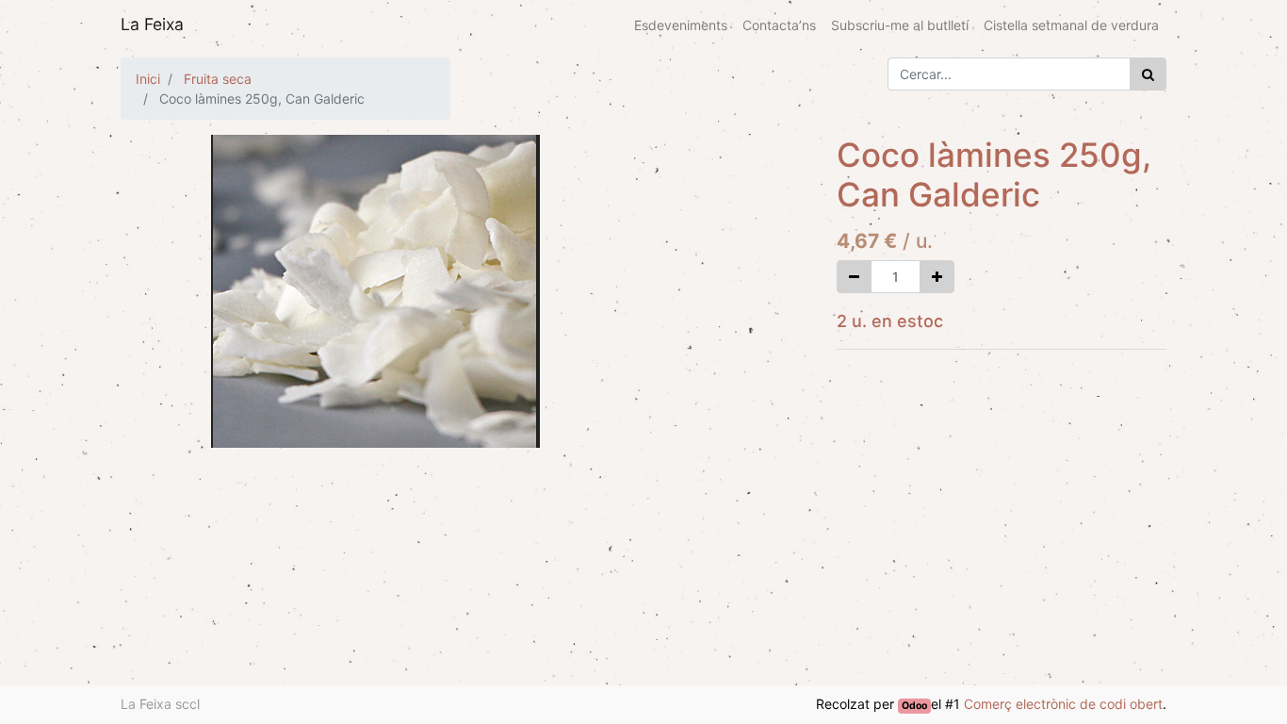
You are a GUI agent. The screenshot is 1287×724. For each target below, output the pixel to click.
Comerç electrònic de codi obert (1063, 704)
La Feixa (152, 24)
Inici (148, 79)
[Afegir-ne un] (937, 276)
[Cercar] (1148, 74)
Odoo (914, 705)
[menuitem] (681, 25)
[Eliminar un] (854, 276)
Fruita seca (218, 79)
